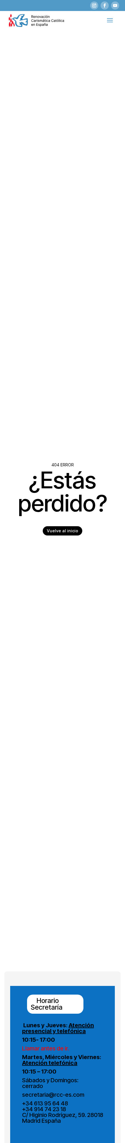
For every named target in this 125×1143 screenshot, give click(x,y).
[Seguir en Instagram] (94, 5)
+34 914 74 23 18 (44, 1109)
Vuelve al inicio (62, 530)
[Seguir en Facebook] (105, 5)
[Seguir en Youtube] (115, 5)
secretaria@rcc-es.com (53, 1094)
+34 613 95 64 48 (45, 1103)
